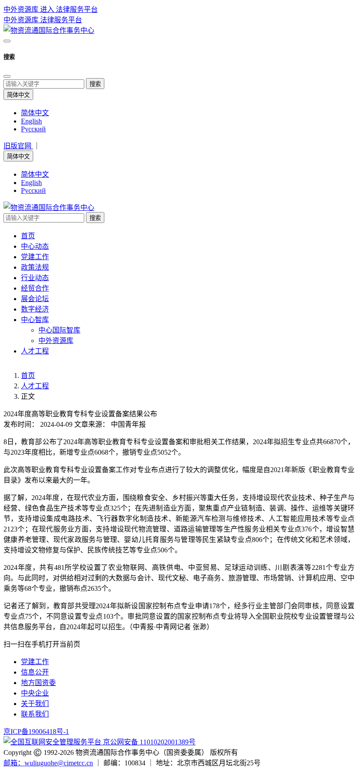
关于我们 (35, 703)
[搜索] (6, 41)
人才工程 (35, 351)
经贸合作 (35, 288)
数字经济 (35, 309)
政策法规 (35, 267)
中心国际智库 (59, 330)
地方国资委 (38, 682)
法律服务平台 (61, 20)
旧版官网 (18, 146)
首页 (28, 236)
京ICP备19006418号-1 (36, 731)
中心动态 (35, 246)
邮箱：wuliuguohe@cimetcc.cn (48, 763)
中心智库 (35, 319)
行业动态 (35, 277)
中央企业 (35, 693)
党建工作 (35, 256)
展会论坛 (35, 298)
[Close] (6, 76)
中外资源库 (21, 20)
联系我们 (35, 714)
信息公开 (35, 672)
